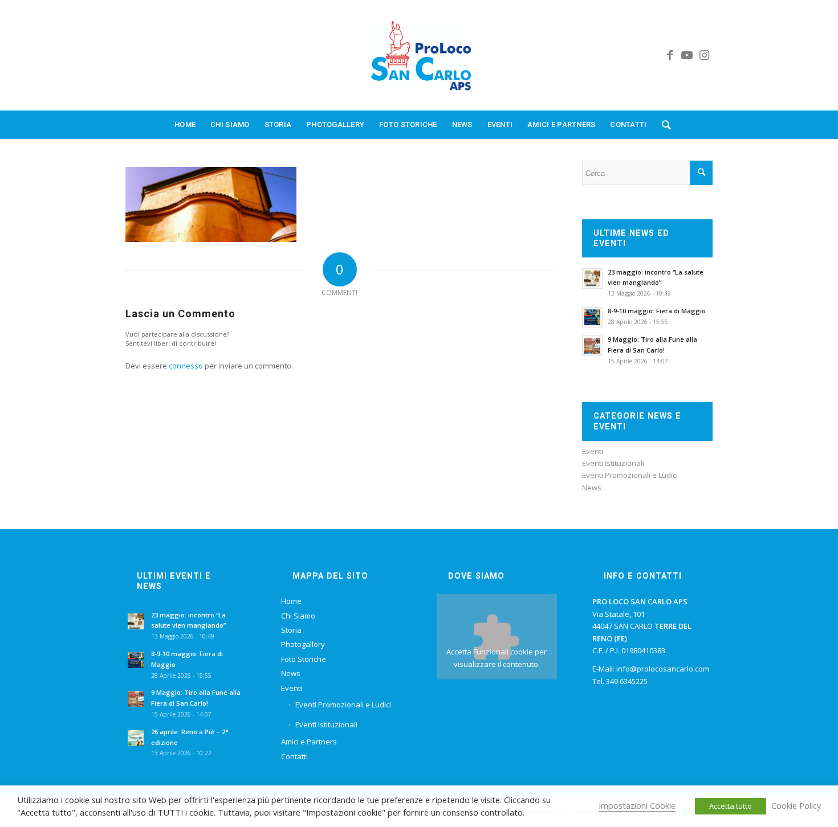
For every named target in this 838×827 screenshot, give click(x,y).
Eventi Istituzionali (613, 463)
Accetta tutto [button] (730, 806)
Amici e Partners (309, 741)
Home (291, 601)
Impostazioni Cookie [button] (637, 805)
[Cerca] (662, 124)
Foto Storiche (303, 659)
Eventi (592, 451)
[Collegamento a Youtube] (686, 55)
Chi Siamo (298, 616)
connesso (186, 366)
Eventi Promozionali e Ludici (630, 475)
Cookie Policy (796, 805)
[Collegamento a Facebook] (669, 55)
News (591, 487)
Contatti (294, 756)
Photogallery (303, 644)
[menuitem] (185, 124)
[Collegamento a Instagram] (704, 55)
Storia (291, 630)
